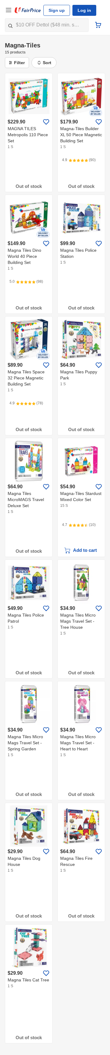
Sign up (57, 10)
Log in (84, 10)
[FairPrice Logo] (28, 10)
